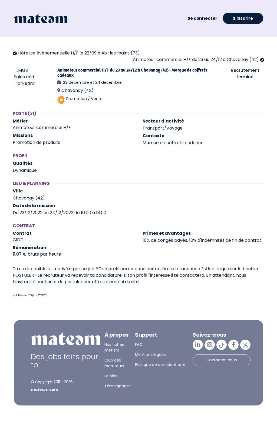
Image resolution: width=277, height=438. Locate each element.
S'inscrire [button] (243, 18)
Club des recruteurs (114, 363)
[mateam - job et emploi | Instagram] (210, 345)
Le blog (111, 376)
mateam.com (44, 389)
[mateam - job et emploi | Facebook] (233, 345)
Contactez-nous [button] (221, 360)
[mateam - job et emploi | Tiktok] (221, 345)
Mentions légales (151, 354)
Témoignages (117, 386)
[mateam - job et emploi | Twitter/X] (245, 345)
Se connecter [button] (202, 18)
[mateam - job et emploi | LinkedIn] (198, 345)
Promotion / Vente (84, 98)
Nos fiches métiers (114, 347)
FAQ (139, 344)
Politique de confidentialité (160, 364)
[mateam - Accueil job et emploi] (40, 18)
